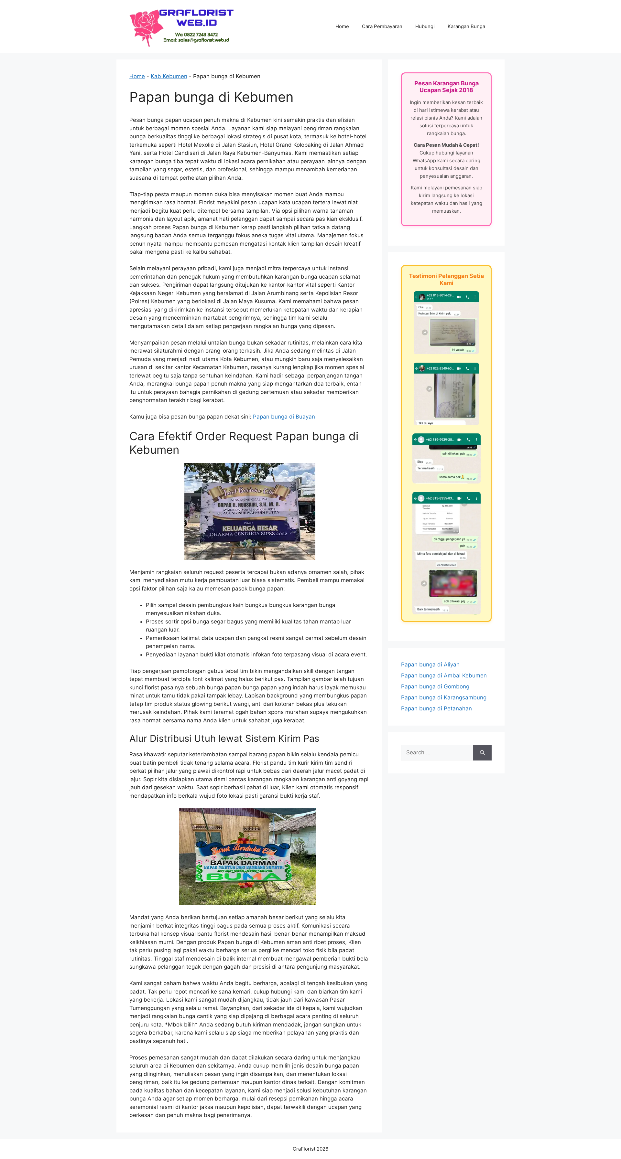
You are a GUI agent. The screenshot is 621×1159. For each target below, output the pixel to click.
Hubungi (425, 26)
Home (342, 26)
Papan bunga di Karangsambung (443, 697)
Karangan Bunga (466, 26)
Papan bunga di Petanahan (436, 708)
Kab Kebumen (169, 76)
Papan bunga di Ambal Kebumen (444, 675)
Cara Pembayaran (382, 26)
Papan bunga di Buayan (284, 416)
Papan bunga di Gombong (435, 686)
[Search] (482, 752)
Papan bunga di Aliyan (430, 664)
